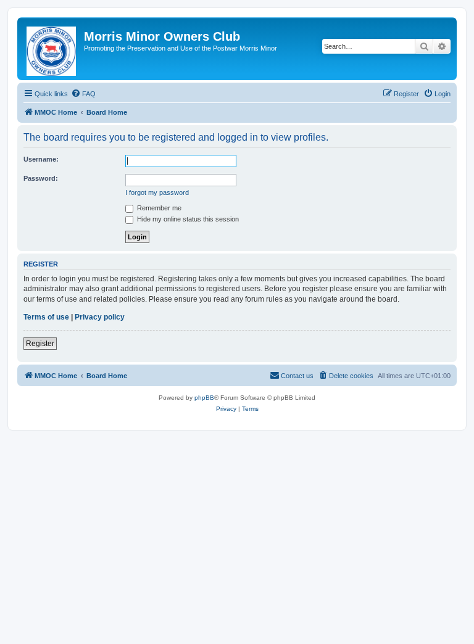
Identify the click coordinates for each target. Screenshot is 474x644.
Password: (40, 178)
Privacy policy (100, 317)
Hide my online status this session (187, 219)
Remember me (158, 208)
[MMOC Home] (52, 48)
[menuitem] (83, 93)
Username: (41, 159)
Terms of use (46, 317)
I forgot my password (157, 192)
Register (40, 343)
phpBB (204, 397)
